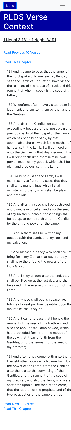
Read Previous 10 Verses (22, 52)
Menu (10, 6)
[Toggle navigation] (62, 5)
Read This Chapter (17, 62)
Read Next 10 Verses (19, 404)
